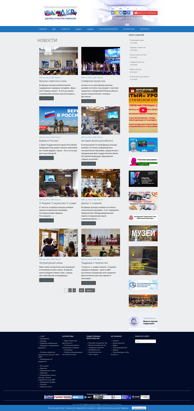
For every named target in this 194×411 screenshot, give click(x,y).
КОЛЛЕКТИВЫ (129, 29)
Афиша (115, 350)
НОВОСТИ (65, 29)
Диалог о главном (91, 203)
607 (81, 290)
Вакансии (43, 368)
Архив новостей (118, 343)
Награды (43, 341)
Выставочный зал (95, 352)
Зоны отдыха (93, 354)
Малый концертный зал (97, 345)
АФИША (90, 29)
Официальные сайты (48, 370)
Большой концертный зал (98, 343)
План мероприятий (120, 348)
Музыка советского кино (53, 81)
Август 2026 (50, 77)
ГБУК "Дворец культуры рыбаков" (90, 404)
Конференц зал (94, 350)
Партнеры (43, 373)
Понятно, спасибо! (139, 408)
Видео (115, 345)
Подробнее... (125, 408)
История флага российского (97, 140)
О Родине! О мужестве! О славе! (57, 203)
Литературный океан (51, 262)
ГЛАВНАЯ (43, 29)
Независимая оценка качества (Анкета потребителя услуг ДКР (47, 377)
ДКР (54, 29)
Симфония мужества (93, 81)
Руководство (44, 338)
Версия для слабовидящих (147, 13)
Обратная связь (46, 387)
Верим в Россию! (49, 140)
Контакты (43, 384)
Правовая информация (48, 343)
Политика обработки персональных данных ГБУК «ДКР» (48, 354)
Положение (68, 350)
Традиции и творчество (94, 262)
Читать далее (46, 98)
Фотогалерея (44, 366)
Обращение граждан (47, 382)
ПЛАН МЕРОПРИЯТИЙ (108, 29)
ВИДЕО (79, 29)
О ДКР (42, 336)
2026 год (42, 77)
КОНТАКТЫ (145, 29)
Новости (58, 77)
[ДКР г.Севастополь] (60, 13)
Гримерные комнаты (96, 347)
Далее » (90, 290)
